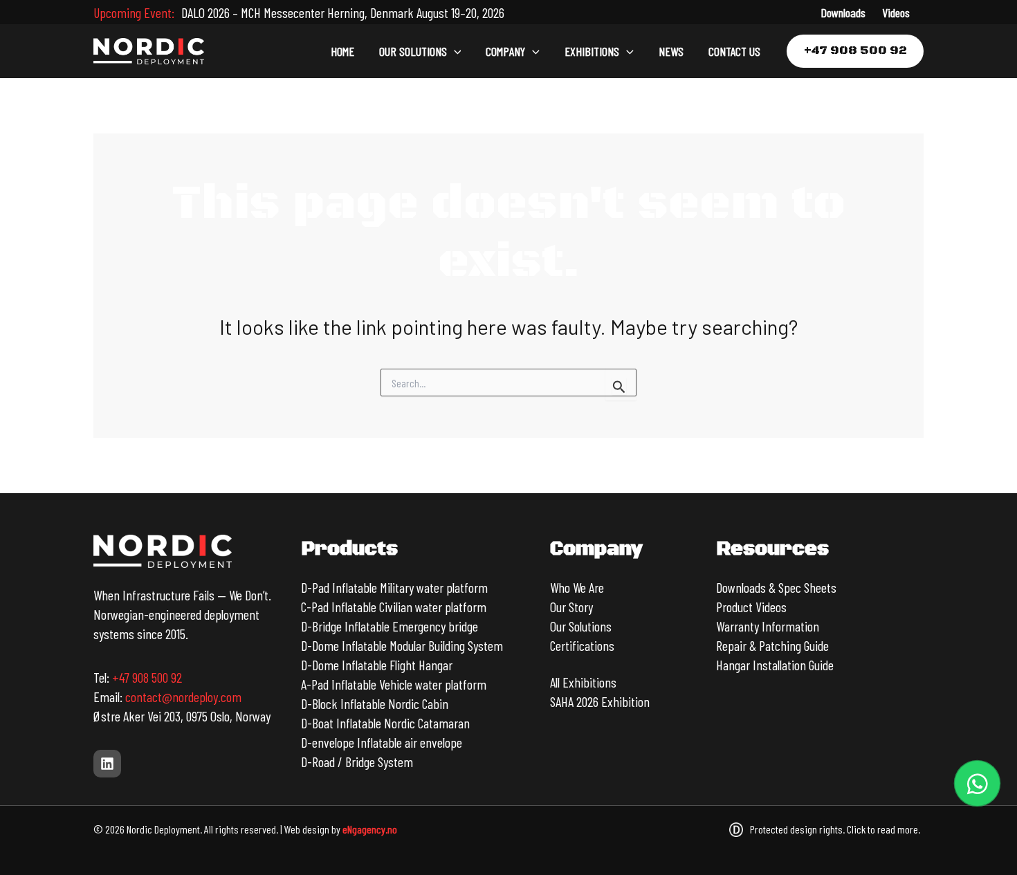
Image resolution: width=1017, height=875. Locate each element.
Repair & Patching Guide (772, 645)
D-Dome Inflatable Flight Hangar (376, 664)
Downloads (843, 12)
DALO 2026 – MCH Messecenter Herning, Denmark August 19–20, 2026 (342, 12)
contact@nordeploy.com (183, 696)
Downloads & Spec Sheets (776, 587)
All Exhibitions (583, 682)
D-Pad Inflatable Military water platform (394, 587)
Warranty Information (767, 626)
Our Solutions (581, 626)
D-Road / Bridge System (357, 761)
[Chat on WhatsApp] (977, 783)
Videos (896, 12)
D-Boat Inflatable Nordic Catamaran (385, 723)
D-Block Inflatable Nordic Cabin (374, 703)
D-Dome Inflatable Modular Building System (402, 645)
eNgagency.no (369, 829)
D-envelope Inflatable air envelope (381, 742)
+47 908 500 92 (147, 677)
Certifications (582, 645)
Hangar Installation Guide (775, 664)
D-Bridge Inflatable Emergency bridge (389, 626)
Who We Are (577, 587)
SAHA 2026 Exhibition (600, 701)
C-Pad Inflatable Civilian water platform (393, 606)
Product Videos (751, 606)
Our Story (571, 606)
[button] (454, 51)
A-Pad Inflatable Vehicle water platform (393, 684)
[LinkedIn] (107, 763)
